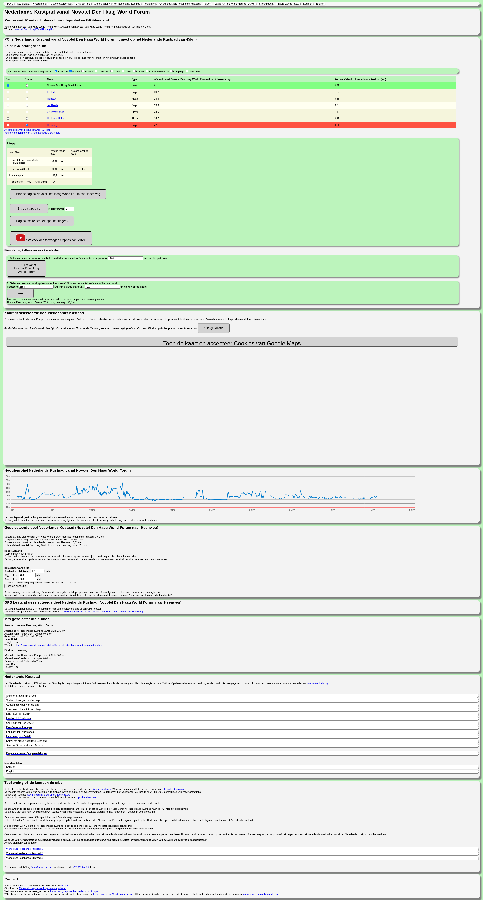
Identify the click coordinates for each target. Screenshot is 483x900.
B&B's (128, 71)
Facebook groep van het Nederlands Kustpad (74, 891)
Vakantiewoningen (159, 71)
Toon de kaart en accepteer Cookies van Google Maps (232, 343)
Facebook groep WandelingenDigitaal (113, 894)
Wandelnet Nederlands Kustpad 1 (24, 848)
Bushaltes (103, 71)
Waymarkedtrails (102, 789)
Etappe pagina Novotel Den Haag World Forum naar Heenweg (58, 194)
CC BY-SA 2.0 (81, 867)
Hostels (140, 71)
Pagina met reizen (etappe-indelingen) (42, 221)
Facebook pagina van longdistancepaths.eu (42, 888)
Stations (88, 71)
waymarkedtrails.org (317, 683)
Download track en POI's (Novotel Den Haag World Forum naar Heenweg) (103, 611)
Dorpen (76, 71)
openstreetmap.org (60, 794)
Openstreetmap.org (173, 789)
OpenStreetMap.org (41, 867)
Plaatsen (63, 71)
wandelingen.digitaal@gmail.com (260, 894)
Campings (178, 71)
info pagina (66, 885)
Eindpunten (195, 71)
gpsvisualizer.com (87, 797)
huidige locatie (213, 328)
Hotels (116, 71)
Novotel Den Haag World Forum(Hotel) (35, 29)
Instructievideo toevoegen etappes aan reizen (55, 240)
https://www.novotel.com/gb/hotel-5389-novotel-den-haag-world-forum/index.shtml (59, 645)
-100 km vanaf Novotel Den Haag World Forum (26, 268)
